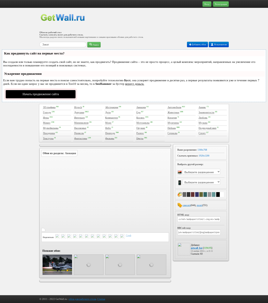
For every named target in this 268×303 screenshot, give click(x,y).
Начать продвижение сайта (41, 94)
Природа (110, 133)
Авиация (141, 107)
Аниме (202, 107)
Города (47, 112)
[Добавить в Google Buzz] (63, 237)
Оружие (140, 128)
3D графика (49, 107)
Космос (140, 117)
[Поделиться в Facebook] (75, 237)
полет (199, 205)
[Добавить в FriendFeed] (69, 237)
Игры (46, 117)
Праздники (49, 133)
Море (108, 122)
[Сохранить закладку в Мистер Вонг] (122, 237)
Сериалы (172, 133)
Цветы (139, 138)
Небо (108, 128)
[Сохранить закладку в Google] (104, 237)
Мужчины (173, 122)
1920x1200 (204, 155)
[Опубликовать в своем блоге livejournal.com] (93, 237)
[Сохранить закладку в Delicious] (99, 237)
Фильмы (109, 138)
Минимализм (81, 122)
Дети (108, 112)
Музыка (203, 122)
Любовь (203, 117)
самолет (187, 205)
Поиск (95, 44)
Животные (173, 112)
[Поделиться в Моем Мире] (87, 237)
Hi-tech (78, 107)
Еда (138, 112)
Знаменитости (206, 112)
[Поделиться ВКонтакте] (81, 237)
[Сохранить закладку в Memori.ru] (116, 237)
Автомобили (174, 107)
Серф (128, 235)
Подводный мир (207, 128)
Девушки (79, 112)
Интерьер (79, 117)
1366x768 (202, 149)
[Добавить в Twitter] (57, 237)
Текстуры (48, 138)
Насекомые (80, 128)
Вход (206, 4)
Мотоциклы (142, 122)
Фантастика (80, 138)
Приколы (79, 133)
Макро (46, 122)
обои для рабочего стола (82, 299)
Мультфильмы (50, 128)
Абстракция (111, 107)
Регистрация (221, 4)
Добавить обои (199, 44)
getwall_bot (196, 248)
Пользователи (220, 44)
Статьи (101, 299)
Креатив (172, 117)
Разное (140, 133)
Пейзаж (172, 128)
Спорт (202, 133)
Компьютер (111, 117)
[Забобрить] (110, 237)
